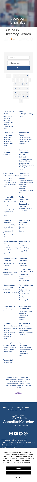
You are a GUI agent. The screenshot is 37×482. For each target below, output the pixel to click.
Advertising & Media (8, 113)
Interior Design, (24, 248)
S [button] (19, 92)
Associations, (23, 206)
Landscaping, (23, 250)
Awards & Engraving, (9, 347)
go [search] (19, 68)
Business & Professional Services (24, 152)
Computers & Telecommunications (11, 175)
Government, (23, 227)
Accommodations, (24, 277)
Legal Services (8, 274)
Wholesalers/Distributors (11, 292)
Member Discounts (24, 379)
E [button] (13, 80)
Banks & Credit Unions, (8, 228)
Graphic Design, (8, 126)
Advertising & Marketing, (7, 117)
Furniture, (12, 349)
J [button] (15, 84)
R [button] (15, 92)
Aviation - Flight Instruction (24, 142)
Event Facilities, (8, 143)
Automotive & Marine (24, 134)
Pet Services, (7, 309)
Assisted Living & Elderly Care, (24, 291)
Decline (18, 473)
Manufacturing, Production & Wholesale (9, 287)
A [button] (15, 75)
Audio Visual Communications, (8, 121)
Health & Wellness (10, 241)
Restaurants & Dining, (26, 328)
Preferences (18, 477)
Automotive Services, (25, 139)
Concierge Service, (25, 167)
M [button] (26, 84)
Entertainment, (8, 141)
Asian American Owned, (8, 206)
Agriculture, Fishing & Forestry (26, 113)
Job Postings (20, 383)
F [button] (17, 80)
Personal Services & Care (26, 286)
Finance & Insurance (7, 221)
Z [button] (21, 101)
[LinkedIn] (11, 435)
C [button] (23, 75)
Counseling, (7, 246)
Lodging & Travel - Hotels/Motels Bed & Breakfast (26, 272)
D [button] (27, 75)
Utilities (21, 319)
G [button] (21, 80)
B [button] (19, 75)
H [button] (25, 80)
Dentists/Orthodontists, (10, 248)
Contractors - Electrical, (23, 187)
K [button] (19, 84)
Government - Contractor (23, 230)
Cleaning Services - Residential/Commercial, (26, 164)
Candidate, (22, 225)
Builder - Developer (7, 151)
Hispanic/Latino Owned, (8, 212)
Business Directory (12, 377)
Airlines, (21, 278)
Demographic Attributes (8, 198)
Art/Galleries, (7, 137)
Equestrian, (27, 347)
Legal (5, 269)
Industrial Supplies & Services (10, 260)
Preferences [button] (27, 462)
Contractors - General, (26, 190)
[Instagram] (26, 435)
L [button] (22, 84)
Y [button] (27, 97)
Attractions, (6, 139)
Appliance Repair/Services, (24, 245)
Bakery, (5, 349)
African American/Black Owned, (10, 203)
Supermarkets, (23, 330)
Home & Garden (25, 241)
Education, (29, 225)
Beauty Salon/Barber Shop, (25, 295)
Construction (7, 154)
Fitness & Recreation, (25, 349)
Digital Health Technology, (7, 251)
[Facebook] (16, 435)
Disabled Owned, (8, 210)
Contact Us (12, 410)
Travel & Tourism (24, 280)
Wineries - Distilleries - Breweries (26, 333)
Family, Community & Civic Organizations (24, 200)
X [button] (23, 97)
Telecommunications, (10, 184)
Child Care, (22, 298)
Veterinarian (7, 311)
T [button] (23, 92)
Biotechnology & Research (8, 264)
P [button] (23, 88)
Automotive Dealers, (25, 137)
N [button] (15, 88)
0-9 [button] (8, 75)
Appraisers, (7, 330)
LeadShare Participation (24, 260)
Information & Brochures (16, 385)
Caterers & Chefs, (24, 161)
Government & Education (24, 221)
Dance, (21, 347)
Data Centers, (7, 180)
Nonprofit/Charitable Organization (25, 209)
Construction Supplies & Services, (26, 183)
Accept (18, 468)
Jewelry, (5, 351)
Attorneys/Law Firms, (10, 272)
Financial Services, (9, 235)
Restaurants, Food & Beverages (26, 325)
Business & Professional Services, (26, 158)
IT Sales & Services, (9, 182)
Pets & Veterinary (9, 306)
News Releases (24, 377)
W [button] (19, 97)
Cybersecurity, (7, 178)
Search (23, 410)
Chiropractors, (7, 244)
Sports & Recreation (23, 344)
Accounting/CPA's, (9, 225)
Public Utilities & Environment (25, 308)
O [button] (19, 88)
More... (5, 128)
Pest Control (23, 252)
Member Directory (24, 407)
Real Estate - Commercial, (7, 335)
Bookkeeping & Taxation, (8, 232)
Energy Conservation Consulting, (25, 312)
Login (4, 407)
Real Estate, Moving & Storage (10, 325)
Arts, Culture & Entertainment (9, 134)
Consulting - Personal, (26, 300)
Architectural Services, (26, 180)
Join (11, 407)
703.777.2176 (30, 442)
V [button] (15, 97)
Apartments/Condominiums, (12, 328)
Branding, (6, 124)
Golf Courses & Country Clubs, (24, 352)
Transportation (9, 360)
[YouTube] (21, 435)
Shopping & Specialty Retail (9, 344)
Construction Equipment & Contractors (24, 176)
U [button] (27, 92)
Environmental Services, (23, 316)
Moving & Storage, (9, 332)
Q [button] (27, 88)
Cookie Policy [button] (15, 460)
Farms (21, 116)
